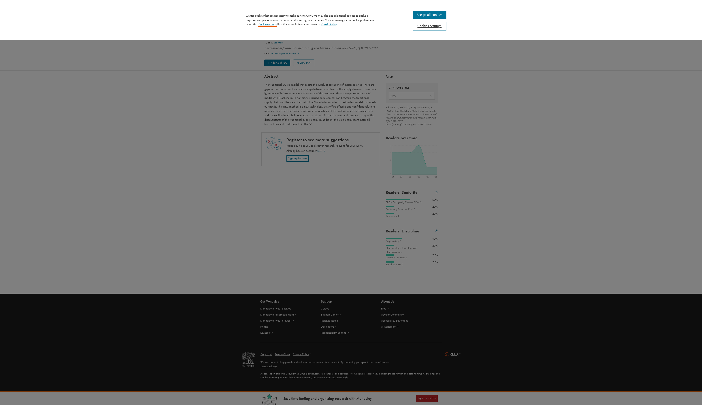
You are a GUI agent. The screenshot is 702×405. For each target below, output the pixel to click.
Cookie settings (267, 24)
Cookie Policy (329, 24)
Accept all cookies (429, 15)
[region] (351, 20)
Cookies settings (429, 26)
